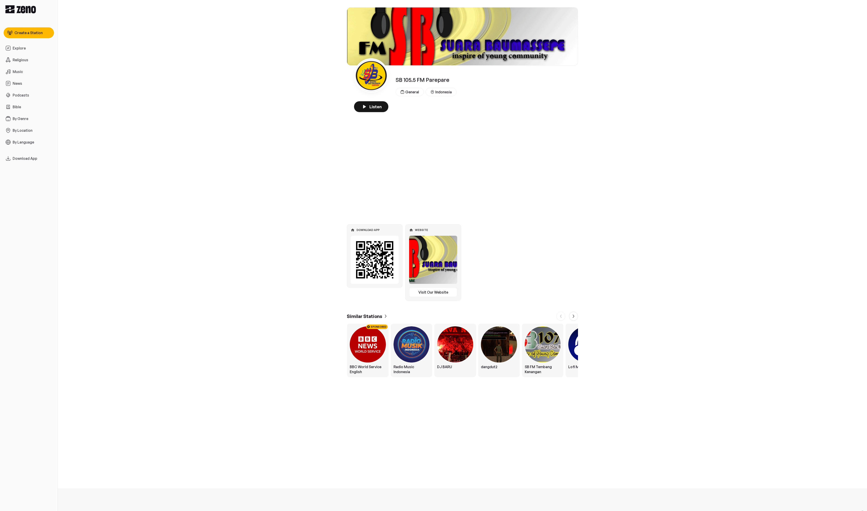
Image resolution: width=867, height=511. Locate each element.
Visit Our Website (433, 292)
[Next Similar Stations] (573, 316)
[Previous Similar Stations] (560, 316)
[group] (462, 350)
